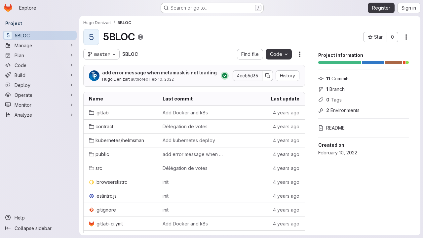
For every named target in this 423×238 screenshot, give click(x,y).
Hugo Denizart (116, 79)
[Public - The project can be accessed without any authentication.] (140, 37)
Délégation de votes (185, 126)
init (166, 182)
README (335, 128)
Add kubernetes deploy (189, 140)
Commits (338, 78)
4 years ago (286, 112)
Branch (335, 89)
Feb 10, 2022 (161, 79)
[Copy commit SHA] (267, 75)
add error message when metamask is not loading (159, 72)
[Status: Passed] (225, 76)
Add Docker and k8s (185, 112)
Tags (334, 99)
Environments (343, 110)
